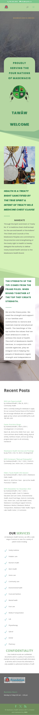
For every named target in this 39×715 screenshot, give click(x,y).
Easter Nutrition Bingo (12, 424)
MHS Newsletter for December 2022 (17, 489)
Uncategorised (8, 429)
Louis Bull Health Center (24, 500)
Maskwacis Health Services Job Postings (19, 451)
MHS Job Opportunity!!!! (12, 401)
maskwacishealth (11, 403)
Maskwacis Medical (10, 505)
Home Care (19, 463)
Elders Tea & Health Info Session (16, 473)
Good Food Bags (14, 498)
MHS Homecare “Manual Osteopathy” (18, 459)
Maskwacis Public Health (22, 508)
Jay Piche (9, 453)
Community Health (10, 406)
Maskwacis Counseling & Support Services (17, 503)
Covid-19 (19, 493)
